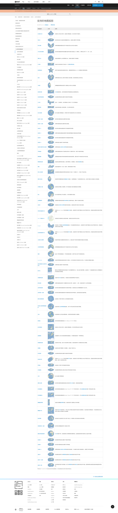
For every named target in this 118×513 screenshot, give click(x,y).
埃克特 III (39, 128)
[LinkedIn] (21, 491)
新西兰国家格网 (41, 298)
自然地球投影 (40, 287)
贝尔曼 (39, 64)
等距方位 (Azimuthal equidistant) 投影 (24, 64)
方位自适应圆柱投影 (21, 62)
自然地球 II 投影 (41, 292)
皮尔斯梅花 (19, 187)
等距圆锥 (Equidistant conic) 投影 (23, 112)
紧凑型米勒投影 (20, 77)
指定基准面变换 (18, 36)
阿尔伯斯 (18, 59)
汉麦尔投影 (19, 133)
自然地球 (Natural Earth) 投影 (22, 170)
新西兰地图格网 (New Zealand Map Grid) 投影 (24, 176)
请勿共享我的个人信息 (89, 509)
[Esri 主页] (17, 2)
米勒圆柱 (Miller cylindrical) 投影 (23, 165)
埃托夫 (39, 40)
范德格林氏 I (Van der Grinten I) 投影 (24, 227)
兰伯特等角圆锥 (62, 306)
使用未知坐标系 (18, 28)
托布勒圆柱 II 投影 (20, 217)
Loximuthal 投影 (20, 155)
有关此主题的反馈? (99, 476)
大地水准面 (17, 43)
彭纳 (38, 77)
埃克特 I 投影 (40, 119)
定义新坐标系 (18, 25)
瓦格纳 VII (19, 239)
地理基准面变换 (18, 33)
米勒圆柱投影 (40, 277)
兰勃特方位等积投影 (21, 148)
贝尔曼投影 (19, 67)
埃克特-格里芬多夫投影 (21, 107)
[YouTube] (21, 494)
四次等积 (39, 353)
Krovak (39, 225)
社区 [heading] (40, 481)
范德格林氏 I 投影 (41, 426)
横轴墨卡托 (19, 222)
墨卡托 (69, 210)
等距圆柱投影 (40, 161)
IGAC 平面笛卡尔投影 (21, 140)
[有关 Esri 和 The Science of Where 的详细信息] (18, 485)
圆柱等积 (39, 107)
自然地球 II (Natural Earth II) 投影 (23, 173)
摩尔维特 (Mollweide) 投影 (22, 167)
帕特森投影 (19, 184)
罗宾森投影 (19, 204)
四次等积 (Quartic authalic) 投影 (23, 197)
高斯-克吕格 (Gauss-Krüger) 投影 (23, 123)
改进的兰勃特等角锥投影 (21, 179)
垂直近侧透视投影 (41, 433)
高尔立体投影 (19, 120)
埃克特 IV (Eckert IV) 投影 (22, 99)
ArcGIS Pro (17, 5)
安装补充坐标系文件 (19, 46)
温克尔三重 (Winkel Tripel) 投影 (23, 247)
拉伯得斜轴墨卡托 (20, 145)
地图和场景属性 (27, 17)
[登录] (102, 1)
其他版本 (46, 24)
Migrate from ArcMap (46, 8)
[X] (19, 491)
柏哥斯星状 (40, 70)
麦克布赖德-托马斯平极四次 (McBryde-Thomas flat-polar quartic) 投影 (24, 159)
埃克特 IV (39, 133)
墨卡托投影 (19, 162)
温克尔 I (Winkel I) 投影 (21, 242)
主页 (16, 8)
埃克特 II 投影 (40, 123)
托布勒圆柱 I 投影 (20, 215)
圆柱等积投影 (71, 64)
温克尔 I (39, 454)
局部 (18, 153)
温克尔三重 (40, 465)
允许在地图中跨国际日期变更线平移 (22, 30)
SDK (38, 8)
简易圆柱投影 (40, 342)
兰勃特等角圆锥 (65, 225)
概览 (68, 5)
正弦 (69, 200)
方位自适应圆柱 (41, 51)
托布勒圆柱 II (40, 395)
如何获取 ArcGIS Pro (97, 5)
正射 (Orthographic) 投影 (22, 182)
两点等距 (39, 418)
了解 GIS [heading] (52, 481)
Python (33, 8)
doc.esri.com (43, 11)
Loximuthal (40, 260)
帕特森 (39, 320)
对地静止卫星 (19, 125)
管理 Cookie (76, 509)
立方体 (18, 84)
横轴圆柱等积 (40, 402)
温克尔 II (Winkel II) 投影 (21, 245)
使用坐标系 (17, 23)
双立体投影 (40, 112)
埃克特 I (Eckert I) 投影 (21, 92)
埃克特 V (39, 137)
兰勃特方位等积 (63, 147)
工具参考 (28, 8)
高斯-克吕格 (40, 179)
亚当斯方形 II (19, 54)
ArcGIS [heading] (29, 481)
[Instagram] (19, 494)
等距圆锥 (39, 156)
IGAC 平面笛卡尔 (41, 218)
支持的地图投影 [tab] (19, 49)
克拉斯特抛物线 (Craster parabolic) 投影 (24, 81)
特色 (73, 5)
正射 (38, 314)
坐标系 (32, 17)
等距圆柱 (64, 454)
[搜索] (95, 1)
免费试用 (89, 5)
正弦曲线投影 (19, 207)
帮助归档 (53, 24)
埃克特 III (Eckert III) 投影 (22, 97)
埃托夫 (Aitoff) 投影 (20, 56)
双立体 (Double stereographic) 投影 (24, 89)
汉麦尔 (39, 205)
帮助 (24, 8)
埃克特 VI (39, 142)
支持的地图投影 (38, 17)
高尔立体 (71, 383)
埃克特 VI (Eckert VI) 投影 (22, 105)
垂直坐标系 (17, 38)
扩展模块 (83, 5)
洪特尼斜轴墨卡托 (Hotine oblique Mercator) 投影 (23, 137)
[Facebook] (16, 491)
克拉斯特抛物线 (41, 97)
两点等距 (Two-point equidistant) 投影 (24, 225)
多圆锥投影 (19, 192)
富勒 (38, 166)
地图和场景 (20, 17)
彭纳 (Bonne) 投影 (20, 72)
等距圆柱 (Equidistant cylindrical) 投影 (24, 115)
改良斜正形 (40, 359)
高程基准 (17, 41)
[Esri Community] (16, 494)
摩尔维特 (65, 200)
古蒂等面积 (40, 200)
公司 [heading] (63, 481)
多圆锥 (39, 348)
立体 (18, 209)
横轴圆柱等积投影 (20, 220)
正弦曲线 (39, 370)
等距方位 (39, 58)
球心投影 (18, 128)
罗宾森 (39, 365)
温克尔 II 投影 (40, 459)
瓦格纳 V (18, 237)
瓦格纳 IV (19, 234)
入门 (20, 8)
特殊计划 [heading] (75, 481)
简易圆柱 (80, 161)
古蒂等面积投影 (20, 131)
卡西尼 (18, 75)
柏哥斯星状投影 (20, 69)
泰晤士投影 (19, 212)
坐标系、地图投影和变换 (20, 20)
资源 (77, 5)
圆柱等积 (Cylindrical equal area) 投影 (24, 87)
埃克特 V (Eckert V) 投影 (21, 102)
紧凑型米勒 (40, 92)
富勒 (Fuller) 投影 (20, 118)
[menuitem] (32, 485)
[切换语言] (99, 1)
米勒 (57, 92)
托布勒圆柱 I (40, 389)
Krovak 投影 (19, 143)
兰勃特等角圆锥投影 (21, 150)
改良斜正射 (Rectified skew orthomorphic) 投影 (22, 201)
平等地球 (18, 110)
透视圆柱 (18, 190)
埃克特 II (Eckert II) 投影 (21, 94)
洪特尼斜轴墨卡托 (41, 211)
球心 (38, 194)
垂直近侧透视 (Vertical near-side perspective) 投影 (23, 231)
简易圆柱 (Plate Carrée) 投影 (22, 195)
